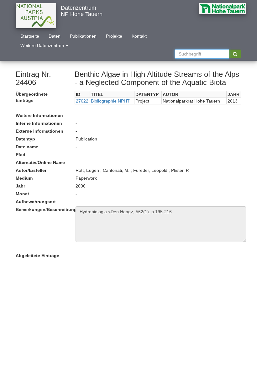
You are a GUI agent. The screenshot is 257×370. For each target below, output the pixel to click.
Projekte (114, 36)
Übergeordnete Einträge (32, 97)
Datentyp (25, 138)
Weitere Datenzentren (42, 45)
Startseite (29, 36)
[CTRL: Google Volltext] (235, 54)
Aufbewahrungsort (36, 201)
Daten (54, 36)
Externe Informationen (39, 131)
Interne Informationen (39, 123)
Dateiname (27, 146)
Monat (22, 193)
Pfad (20, 154)
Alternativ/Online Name (40, 162)
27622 (82, 100)
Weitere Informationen (39, 115)
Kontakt (139, 36)
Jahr (20, 185)
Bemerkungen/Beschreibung (43, 209)
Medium (24, 178)
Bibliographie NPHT (110, 100)
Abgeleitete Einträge (37, 255)
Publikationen (83, 36)
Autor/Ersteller (31, 170)
